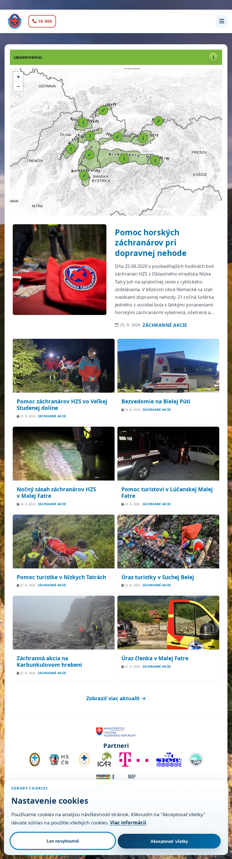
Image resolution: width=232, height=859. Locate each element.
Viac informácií (128, 822)
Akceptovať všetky (169, 841)
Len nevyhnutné (63, 841)
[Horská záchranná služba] (14, 21)
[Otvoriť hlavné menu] (222, 21)
